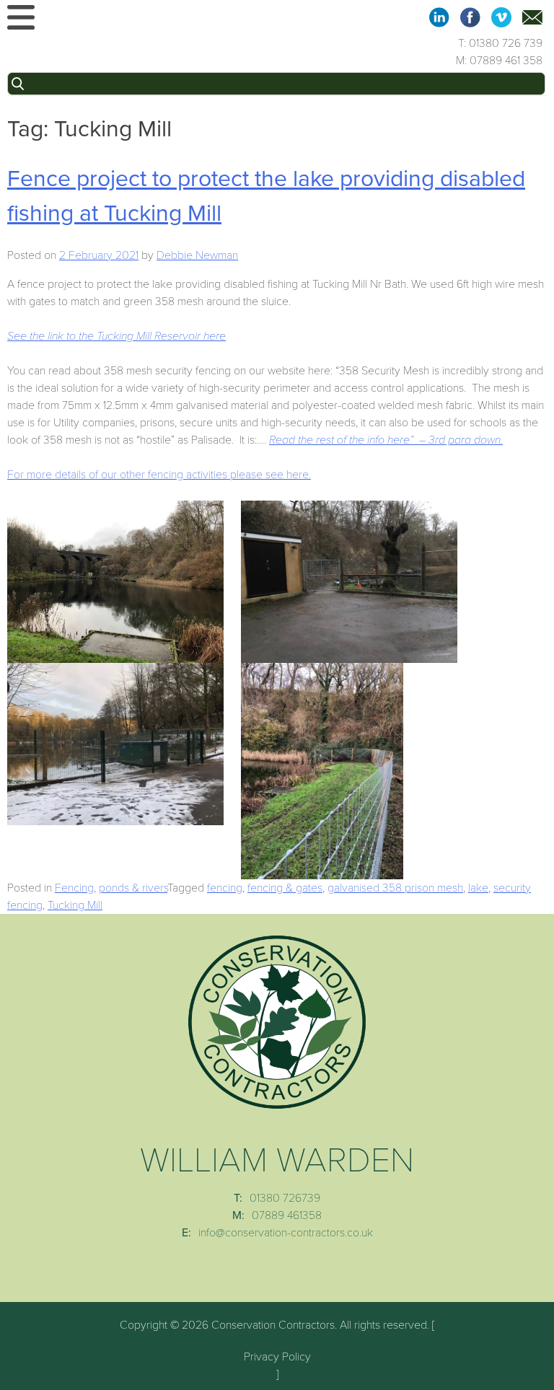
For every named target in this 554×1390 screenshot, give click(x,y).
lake (478, 888)
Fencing (74, 888)
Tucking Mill (75, 905)
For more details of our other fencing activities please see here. (159, 474)
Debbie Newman (197, 255)
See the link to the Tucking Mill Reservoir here (116, 336)
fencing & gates (284, 888)
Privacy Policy (277, 1357)
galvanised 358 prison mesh (395, 888)
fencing (224, 888)
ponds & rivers (133, 888)
